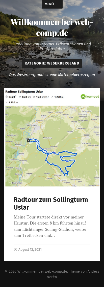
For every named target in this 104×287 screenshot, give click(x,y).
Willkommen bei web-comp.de (52, 27)
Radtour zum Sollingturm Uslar (51, 203)
